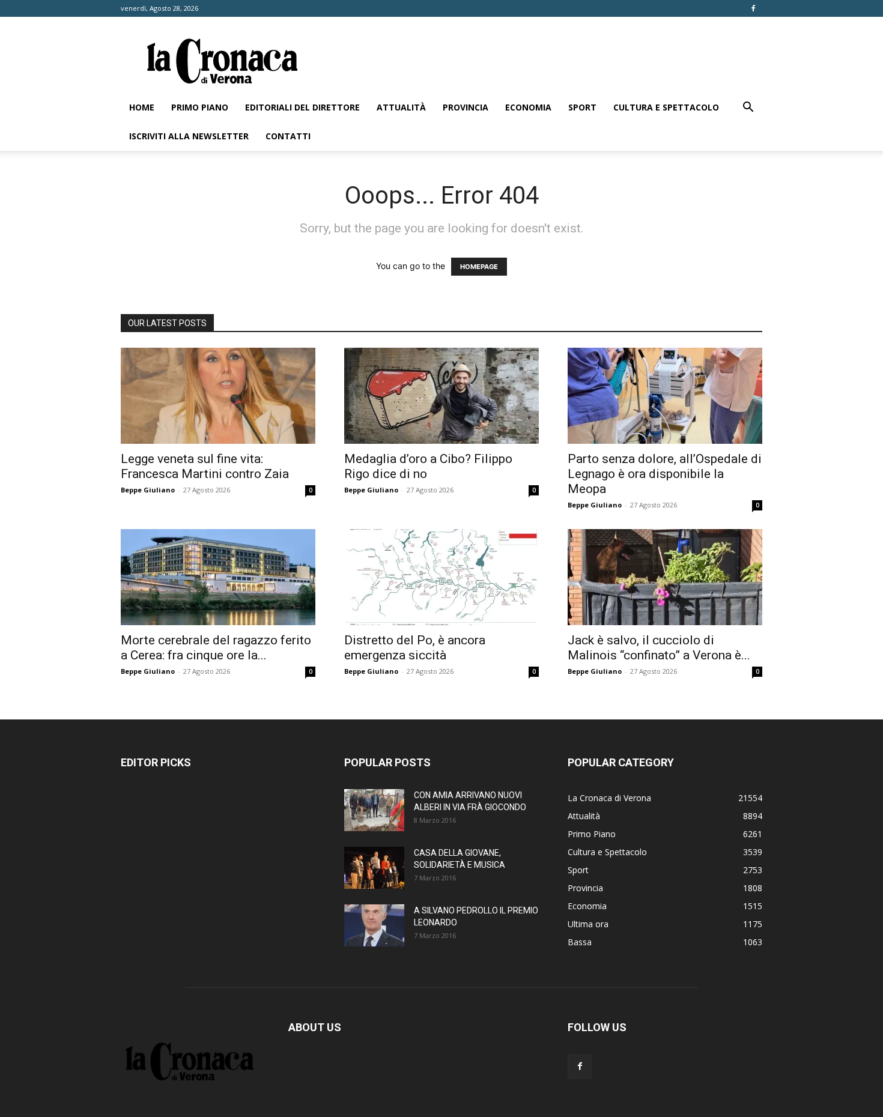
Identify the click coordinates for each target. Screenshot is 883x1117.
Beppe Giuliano (148, 489)
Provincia (465, 107)
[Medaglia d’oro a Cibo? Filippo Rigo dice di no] (441, 396)
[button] (747, 108)
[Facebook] (753, 8)
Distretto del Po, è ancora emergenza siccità (414, 647)
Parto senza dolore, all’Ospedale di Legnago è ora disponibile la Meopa (665, 474)
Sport (582, 107)
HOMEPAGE (479, 266)
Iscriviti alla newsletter (189, 136)
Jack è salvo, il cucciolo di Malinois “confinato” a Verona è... (659, 647)
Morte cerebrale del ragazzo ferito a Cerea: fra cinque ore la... (216, 647)
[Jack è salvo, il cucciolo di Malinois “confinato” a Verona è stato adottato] (665, 577)
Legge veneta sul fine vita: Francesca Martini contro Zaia (205, 466)
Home (141, 107)
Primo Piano (199, 107)
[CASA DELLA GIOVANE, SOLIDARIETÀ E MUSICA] (374, 868)
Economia (528, 107)
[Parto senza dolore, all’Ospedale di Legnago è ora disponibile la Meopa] (665, 396)
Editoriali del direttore (302, 107)
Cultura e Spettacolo (666, 107)
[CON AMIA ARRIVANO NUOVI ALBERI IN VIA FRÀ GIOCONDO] (374, 810)
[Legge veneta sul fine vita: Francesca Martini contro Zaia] (218, 396)
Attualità (401, 107)
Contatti (288, 136)
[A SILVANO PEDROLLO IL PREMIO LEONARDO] (374, 925)
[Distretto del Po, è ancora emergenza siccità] (441, 577)
